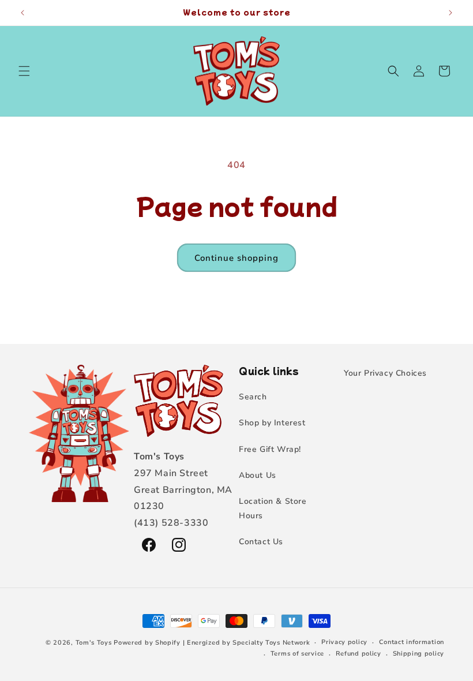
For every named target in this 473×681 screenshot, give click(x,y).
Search (253, 396)
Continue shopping (236, 258)
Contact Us (261, 541)
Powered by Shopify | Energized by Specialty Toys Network (212, 642)
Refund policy (358, 653)
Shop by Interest (272, 422)
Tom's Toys (94, 642)
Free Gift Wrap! (270, 449)
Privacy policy (344, 642)
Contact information (411, 642)
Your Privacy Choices (385, 373)
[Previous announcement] (22, 12)
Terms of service (297, 653)
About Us (257, 475)
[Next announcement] (450, 12)
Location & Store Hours (273, 508)
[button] (24, 71)
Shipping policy (419, 653)
